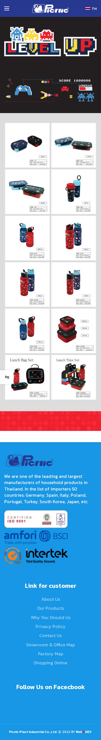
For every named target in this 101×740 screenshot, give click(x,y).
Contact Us (50, 635)
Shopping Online (50, 662)
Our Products (50, 608)
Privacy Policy (51, 626)
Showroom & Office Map (50, 644)
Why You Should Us (50, 617)
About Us (50, 599)
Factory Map (50, 653)
